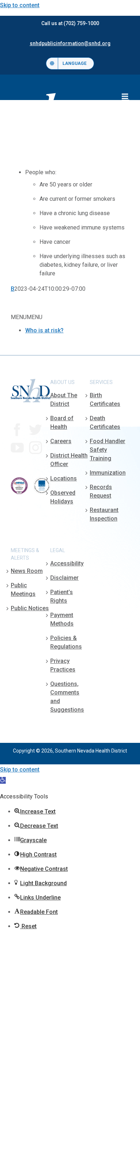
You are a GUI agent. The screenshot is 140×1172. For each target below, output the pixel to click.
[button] (3, 780)
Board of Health (62, 422)
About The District (63, 399)
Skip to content (19, 5)
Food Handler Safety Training (107, 450)
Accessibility (67, 563)
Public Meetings (23, 589)
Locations (63, 478)
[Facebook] (17, 429)
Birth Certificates (105, 399)
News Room (27, 571)
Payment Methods (62, 619)
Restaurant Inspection (104, 514)
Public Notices (30, 608)
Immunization (108, 472)
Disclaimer (64, 577)
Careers (60, 441)
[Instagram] (35, 447)
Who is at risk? (44, 330)
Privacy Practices (62, 665)
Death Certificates (105, 422)
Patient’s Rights (61, 596)
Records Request (101, 491)
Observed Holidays (62, 497)
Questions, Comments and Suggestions (67, 696)
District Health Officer (69, 460)
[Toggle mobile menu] (125, 96)
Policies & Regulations (66, 642)
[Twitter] (35, 429)
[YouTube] (17, 447)
